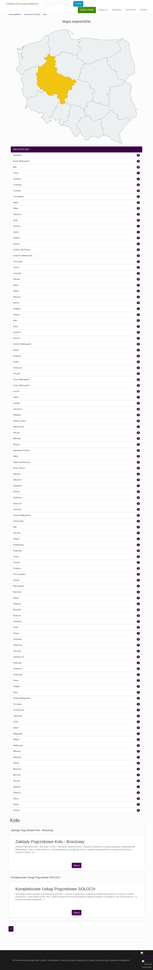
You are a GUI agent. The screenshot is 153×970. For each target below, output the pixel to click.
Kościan (16, 338)
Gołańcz (16, 238)
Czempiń (17, 191)
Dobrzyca (17, 214)
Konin (15, 326)
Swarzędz (17, 663)
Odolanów (17, 486)
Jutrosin (16, 279)
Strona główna (15, 14)
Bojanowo (17, 155)
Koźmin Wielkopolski (22, 344)
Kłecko (16, 303)
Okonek (16, 491)
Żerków (16, 810)
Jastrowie (17, 273)
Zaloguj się (103, 10)
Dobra (15, 208)
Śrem (15, 692)
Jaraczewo (17, 261)
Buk (15, 167)
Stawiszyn (17, 645)
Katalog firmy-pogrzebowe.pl (22, 3)
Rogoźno (17, 604)
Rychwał (16, 610)
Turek (15, 722)
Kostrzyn (17, 332)
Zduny (16, 798)
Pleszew (16, 533)
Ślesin (16, 680)
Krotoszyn (17, 368)
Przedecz (17, 568)
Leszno (16, 391)
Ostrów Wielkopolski (22, 515)
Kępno (16, 291)
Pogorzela (17, 551)
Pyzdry (16, 580)
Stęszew (17, 651)
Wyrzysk (17, 775)
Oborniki (16, 474)
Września (17, 769)
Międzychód (18, 427)
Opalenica (17, 497)
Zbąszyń (17, 792)
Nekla (15, 456)
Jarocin (16, 267)
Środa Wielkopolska (21, 698)
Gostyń (16, 244)
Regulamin (116, 10)
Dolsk (15, 220)
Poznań (16, 562)
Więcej (76, 865)
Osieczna (17, 503)
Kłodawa (16, 309)
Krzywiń (16, 373)
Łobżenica (17, 409)
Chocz (16, 173)
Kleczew (16, 297)
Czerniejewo (18, 196)
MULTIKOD (131, 10)
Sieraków (17, 621)
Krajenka (17, 356)
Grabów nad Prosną (21, 250)
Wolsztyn (17, 757)
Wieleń (16, 739)
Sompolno (17, 639)
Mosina (16, 444)
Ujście (16, 728)
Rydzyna (17, 615)
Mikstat (16, 433)
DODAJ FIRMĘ (87, 10)
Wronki (16, 763)
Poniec (16, 556)
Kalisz (16, 285)
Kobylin (16, 315)
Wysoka (16, 781)
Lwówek (16, 403)
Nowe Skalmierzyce (21, 462)
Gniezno (16, 226)
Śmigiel (16, 686)
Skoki (15, 627)
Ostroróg (17, 509)
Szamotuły (17, 674)
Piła (14, 527)
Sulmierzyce (18, 657)
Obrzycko (17, 480)
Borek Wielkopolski (21, 161)
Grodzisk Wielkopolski (22, 255)
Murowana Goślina (21, 450)
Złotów (16, 804)
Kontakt (143, 10)
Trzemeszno (18, 710)
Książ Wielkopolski (21, 385)
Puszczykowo (19, 574)
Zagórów (16, 787)
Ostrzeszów (18, 521)
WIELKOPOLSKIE (32, 14)
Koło (45, 14)
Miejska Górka (19, 421)
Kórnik (16, 350)
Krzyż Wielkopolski (21, 379)
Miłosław (17, 438)
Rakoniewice (18, 586)
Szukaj (78, 4)
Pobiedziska (18, 545)
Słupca (16, 633)
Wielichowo (18, 745)
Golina (16, 232)
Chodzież (17, 179)
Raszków (17, 592)
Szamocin (17, 668)
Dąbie (15, 202)
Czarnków (17, 185)
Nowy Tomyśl (19, 468)
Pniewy (16, 539)
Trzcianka (17, 704)
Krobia (16, 362)
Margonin (17, 415)
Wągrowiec (18, 734)
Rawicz (16, 598)
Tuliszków (17, 716)
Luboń (15, 397)
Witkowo (16, 751)
